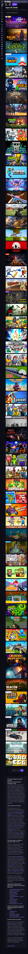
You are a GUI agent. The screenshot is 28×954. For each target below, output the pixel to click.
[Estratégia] (2, 40)
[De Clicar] (2, 33)
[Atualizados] (2, 15)
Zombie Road (13, 902)
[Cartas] (2, 31)
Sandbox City (13, 895)
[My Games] (6, 4)
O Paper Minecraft (16, 851)
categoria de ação (19, 812)
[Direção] (2, 35)
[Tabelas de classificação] (2, 21)
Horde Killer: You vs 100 (16, 903)
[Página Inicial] (2, 6)
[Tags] (2, 58)
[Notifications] (9, 4)
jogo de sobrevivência (17, 856)
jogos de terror (11, 923)
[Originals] (2, 17)
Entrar (14, 4)
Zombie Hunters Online (18, 870)
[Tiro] (2, 55)
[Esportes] (2, 38)
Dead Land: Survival (15, 891)
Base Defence (13, 892)
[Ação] (2, 25)
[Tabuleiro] (2, 53)
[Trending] (2, 12)
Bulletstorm (13, 901)
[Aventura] (2, 29)
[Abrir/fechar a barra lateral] (2, 1)
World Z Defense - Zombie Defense (16, 824)
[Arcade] (2, 27)
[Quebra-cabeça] (2, 49)
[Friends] (2, 4)
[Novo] (2, 10)
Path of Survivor (14, 899)
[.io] (2, 42)
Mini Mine (12, 912)
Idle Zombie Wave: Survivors (17, 889)
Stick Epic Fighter (19, 833)
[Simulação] (2, 51)
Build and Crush (11, 829)
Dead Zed (14, 862)
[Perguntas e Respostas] (2, 46)
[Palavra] (2, 44)
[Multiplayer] (2, 19)
